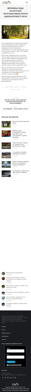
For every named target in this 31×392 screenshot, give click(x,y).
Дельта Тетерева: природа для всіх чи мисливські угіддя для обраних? (20, 163)
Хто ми (3, 329)
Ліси (15, 89)
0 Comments (23, 87)
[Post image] (6, 124)
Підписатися (11, 361)
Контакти (4, 339)
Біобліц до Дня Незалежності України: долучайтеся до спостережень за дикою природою (19, 134)
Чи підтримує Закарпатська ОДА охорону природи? (20, 171)
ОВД (18, 89)
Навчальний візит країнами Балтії (20, 122)
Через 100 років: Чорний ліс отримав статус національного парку (19, 144)
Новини (11, 87)
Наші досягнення (6, 333)
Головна (4, 326)
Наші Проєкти (5, 336)
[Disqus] (15, 204)
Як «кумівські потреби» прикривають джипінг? (19, 152)
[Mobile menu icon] (27, 2)
